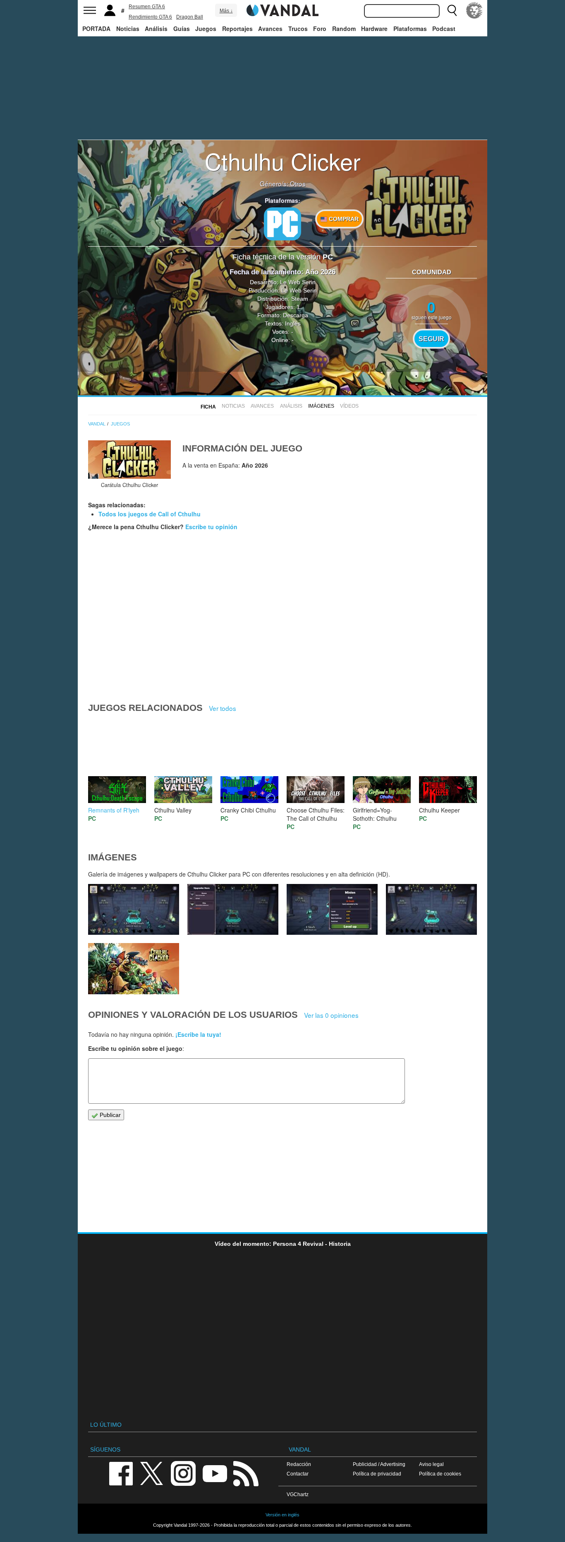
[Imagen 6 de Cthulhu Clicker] (133, 909)
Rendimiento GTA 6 (150, 17)
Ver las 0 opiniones (331, 1014)
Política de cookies (440, 1473)
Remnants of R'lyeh (113, 810)
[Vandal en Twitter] (152, 1472)
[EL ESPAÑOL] (474, 10)
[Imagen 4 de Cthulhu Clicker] (332, 909)
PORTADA (96, 28)
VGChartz (298, 1494)
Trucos (298, 28)
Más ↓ (226, 11)
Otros (298, 183)
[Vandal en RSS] (245, 1472)
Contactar (298, 1473)
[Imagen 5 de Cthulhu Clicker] (232, 909)
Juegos (205, 28)
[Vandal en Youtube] (214, 1472)
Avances (270, 28)
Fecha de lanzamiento (265, 272)
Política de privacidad (377, 1473)
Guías (181, 28)
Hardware (374, 28)
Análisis (156, 28)
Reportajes (237, 28)
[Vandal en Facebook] (121, 1472)
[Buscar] (452, 10)
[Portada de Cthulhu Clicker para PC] (129, 459)
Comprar (343, 219)
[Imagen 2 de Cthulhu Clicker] (133, 968)
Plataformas (410, 28)
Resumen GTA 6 (147, 7)
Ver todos (222, 708)
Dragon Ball (189, 17)
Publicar (109, 1115)
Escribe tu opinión (211, 527)
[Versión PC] (282, 223)
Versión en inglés (282, 1514)
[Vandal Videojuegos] (282, 9)
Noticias (127, 28)
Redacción (299, 1464)
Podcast (443, 28)
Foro (319, 28)
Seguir (431, 338)
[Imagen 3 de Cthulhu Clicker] (431, 909)
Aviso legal (431, 1464)
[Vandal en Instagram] (183, 1472)
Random (344, 28)
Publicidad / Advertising (379, 1464)
